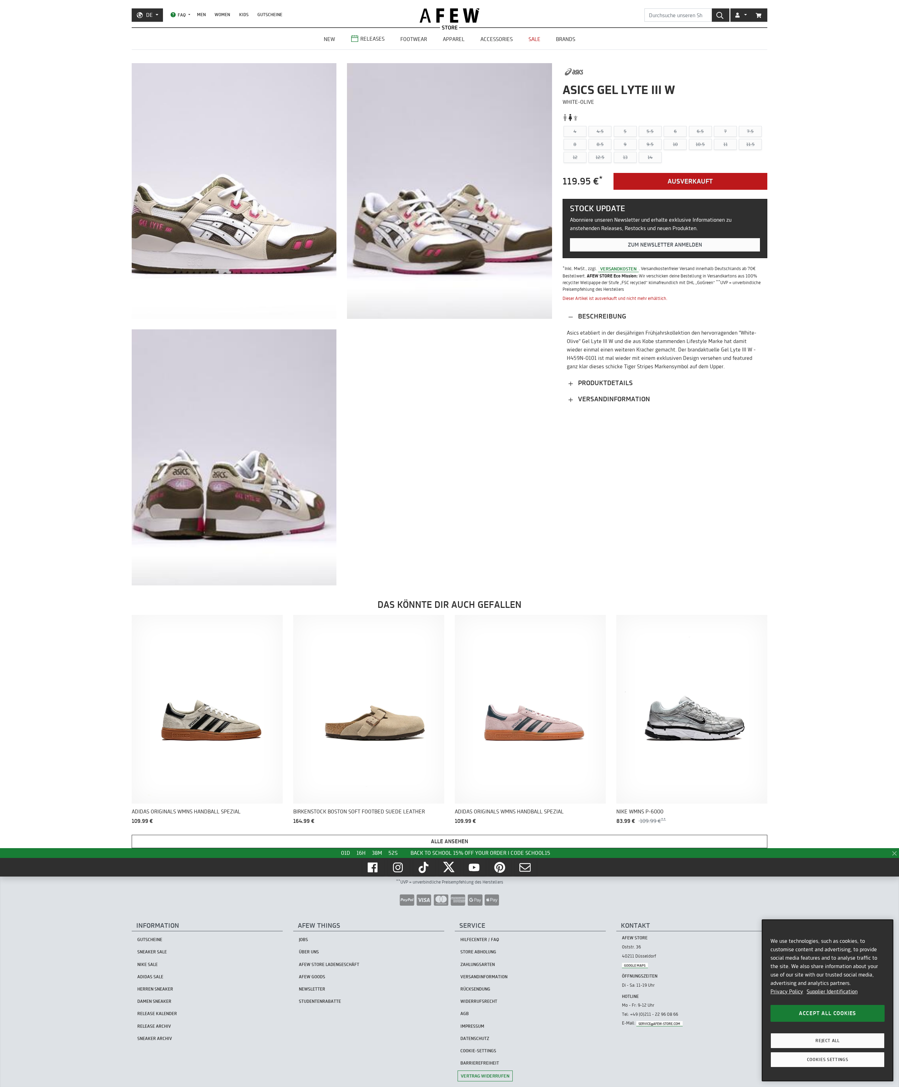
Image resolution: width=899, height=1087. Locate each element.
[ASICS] (574, 72)
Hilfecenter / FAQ (479, 939)
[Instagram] (398, 867)
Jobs (303, 939)
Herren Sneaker (155, 989)
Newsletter (312, 989)
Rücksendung (475, 989)
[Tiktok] (424, 867)
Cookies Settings (827, 1059)
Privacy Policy (786, 991)
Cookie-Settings (478, 1050)
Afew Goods (312, 976)
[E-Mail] (526, 867)
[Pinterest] (500, 867)
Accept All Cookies (827, 1013)
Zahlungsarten (477, 964)
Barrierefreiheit (479, 1063)
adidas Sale (150, 976)
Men (201, 14)
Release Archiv (154, 1026)
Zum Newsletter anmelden (665, 245)
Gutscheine (269, 14)
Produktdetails (604, 383)
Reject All (827, 1040)
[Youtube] (475, 867)
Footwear (413, 39)
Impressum (472, 1026)
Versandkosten (618, 268)
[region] (827, 1000)
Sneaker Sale (152, 951)
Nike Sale (147, 964)
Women (222, 14)
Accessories (496, 39)
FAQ (182, 15)
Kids (244, 14)
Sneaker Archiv (154, 1038)
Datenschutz (474, 1038)
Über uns (309, 951)
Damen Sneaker (154, 1001)
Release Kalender (157, 1013)
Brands (565, 39)
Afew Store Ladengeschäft (329, 964)
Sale (534, 39)
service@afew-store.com (659, 1023)
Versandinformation (613, 399)
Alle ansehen (449, 841)
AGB (464, 1013)
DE (149, 15)
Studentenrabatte (320, 1001)
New (329, 39)
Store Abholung (478, 951)
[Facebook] (373, 867)
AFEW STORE (449, 15)
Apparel (454, 39)
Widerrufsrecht (478, 1001)
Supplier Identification (832, 991)
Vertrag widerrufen (485, 1076)
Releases (372, 38)
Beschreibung (601, 317)
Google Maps (634, 965)
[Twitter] (449, 867)
